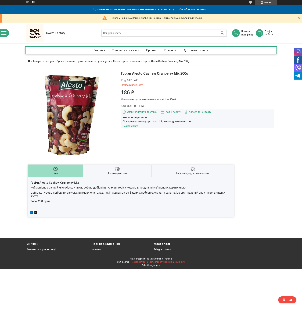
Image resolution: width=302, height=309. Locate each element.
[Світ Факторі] (35, 33)
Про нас (151, 50)
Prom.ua (168, 259)
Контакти (170, 50)
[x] (35, 213)
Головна (99, 50)
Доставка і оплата (196, 50)
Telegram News (162, 249)
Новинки (96, 249)
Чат (290, 300)
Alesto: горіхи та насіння (126, 61)
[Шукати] (222, 33)
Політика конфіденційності (171, 262)
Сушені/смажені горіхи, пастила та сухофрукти (83, 61)
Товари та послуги (124, 50)
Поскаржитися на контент (144, 262)
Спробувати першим (192, 9)
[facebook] (31, 213)
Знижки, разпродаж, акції (41, 249)
